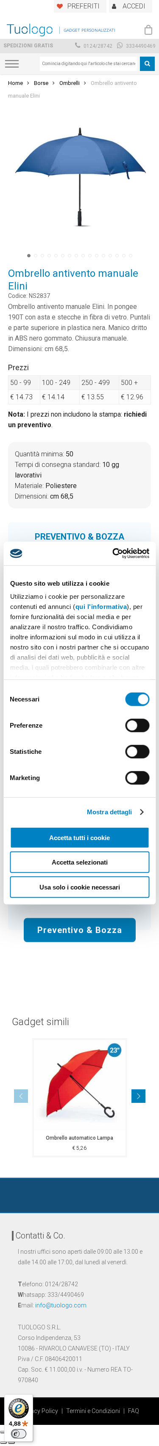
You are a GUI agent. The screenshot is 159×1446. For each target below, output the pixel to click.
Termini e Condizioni (93, 1411)
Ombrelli (69, 83)
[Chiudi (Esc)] (3, 1432)
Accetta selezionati (80, 862)
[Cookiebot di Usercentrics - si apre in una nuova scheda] (113, 553)
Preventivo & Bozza (79, 930)
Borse (41, 83)
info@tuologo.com (60, 1305)
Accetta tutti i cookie (79, 837)
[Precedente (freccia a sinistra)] (3, 1442)
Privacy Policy (39, 1411)
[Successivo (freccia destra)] (11, 1442)
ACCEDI (134, 6)
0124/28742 (97, 46)
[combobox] (88, 64)
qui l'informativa (101, 606)
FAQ (133, 1411)
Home (15, 83)
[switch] (137, 725)
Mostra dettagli (109, 812)
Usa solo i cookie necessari (79, 886)
